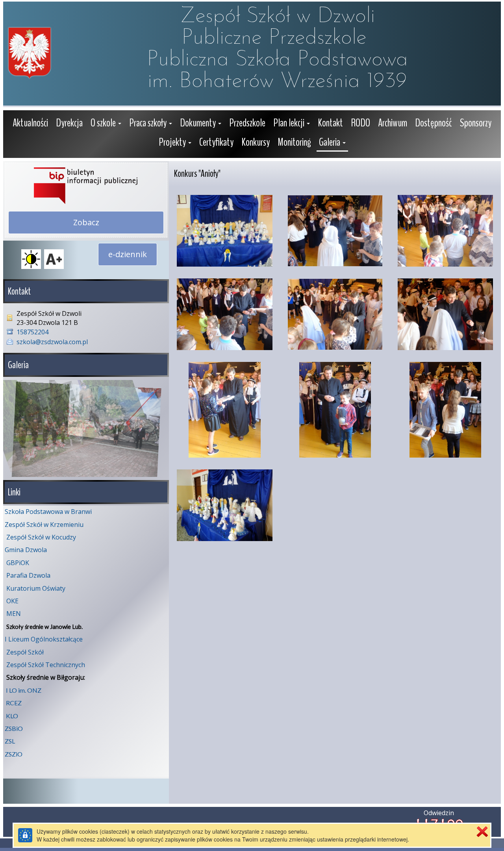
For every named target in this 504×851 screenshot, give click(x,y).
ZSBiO (14, 728)
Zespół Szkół (25, 652)
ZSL (10, 741)
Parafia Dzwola (28, 575)
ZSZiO (13, 754)
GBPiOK (17, 562)
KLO (12, 715)
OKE (12, 601)
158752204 (32, 332)
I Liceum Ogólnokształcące (44, 639)
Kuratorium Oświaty (35, 588)
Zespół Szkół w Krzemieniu (44, 524)
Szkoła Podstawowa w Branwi (48, 511)
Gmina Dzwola (26, 549)
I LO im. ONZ (23, 690)
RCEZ (14, 702)
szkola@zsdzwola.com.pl (52, 341)
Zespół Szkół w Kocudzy (41, 537)
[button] (106, 124)
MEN (13, 613)
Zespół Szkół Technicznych (45, 664)
